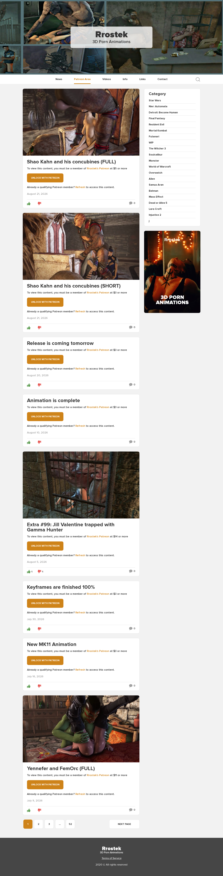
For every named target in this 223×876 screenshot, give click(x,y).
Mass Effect (156, 196)
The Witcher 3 (157, 148)
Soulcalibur (155, 154)
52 (70, 824)
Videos (106, 79)
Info (125, 79)
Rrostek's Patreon (98, 168)
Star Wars (155, 100)
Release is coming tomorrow (60, 343)
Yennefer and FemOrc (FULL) (61, 768)
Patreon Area (82, 79)
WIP (151, 142)
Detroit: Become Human (163, 112)
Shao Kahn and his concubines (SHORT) (74, 286)
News (59, 79)
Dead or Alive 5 (158, 202)
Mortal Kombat (158, 130)
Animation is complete (53, 400)
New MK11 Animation (51, 644)
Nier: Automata (158, 106)
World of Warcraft (160, 166)
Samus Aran (156, 184)
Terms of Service (112, 858)
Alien (152, 178)
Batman (153, 190)
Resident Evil (156, 124)
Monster (154, 160)
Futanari (154, 136)
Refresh (80, 187)
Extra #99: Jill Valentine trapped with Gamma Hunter (71, 527)
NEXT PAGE (124, 824)
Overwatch (155, 172)
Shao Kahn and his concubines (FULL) (71, 162)
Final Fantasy (157, 118)
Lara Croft (155, 209)
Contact (162, 79)
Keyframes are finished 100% (61, 587)
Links (142, 79)
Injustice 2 (155, 214)
